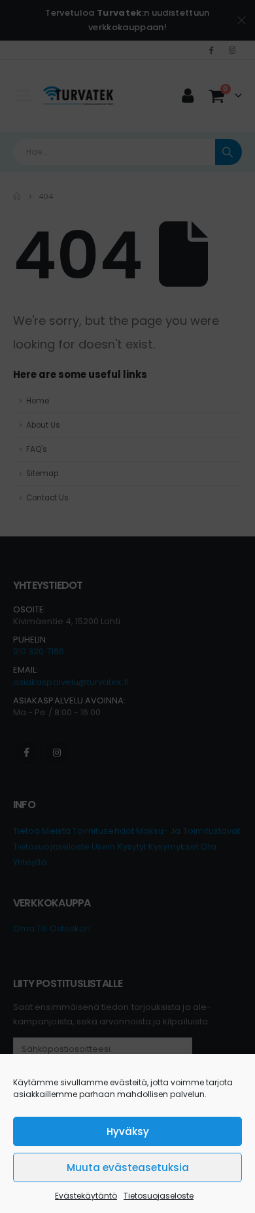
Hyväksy (128, 1131)
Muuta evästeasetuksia (128, 1167)
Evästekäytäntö (86, 1195)
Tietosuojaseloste (159, 1195)
